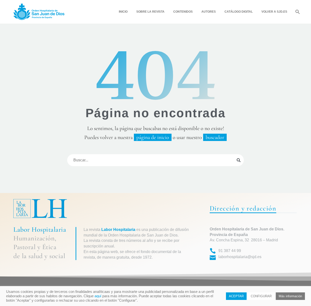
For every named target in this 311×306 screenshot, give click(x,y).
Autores (208, 11)
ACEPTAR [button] (236, 296)
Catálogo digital (239, 11)
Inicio (123, 11)
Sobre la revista (150, 11)
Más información (290, 296)
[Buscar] (297, 12)
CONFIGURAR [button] (261, 296)
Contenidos (183, 11)
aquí (98, 296)
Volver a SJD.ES (274, 11)
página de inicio (152, 137)
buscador (215, 137)
